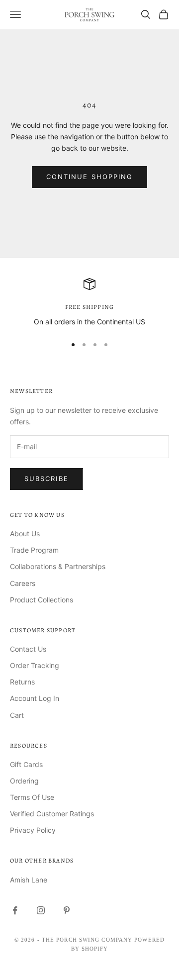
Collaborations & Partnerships (57, 566)
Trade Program (34, 550)
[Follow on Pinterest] (67, 910)
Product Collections (41, 599)
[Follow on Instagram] (41, 910)
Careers (22, 583)
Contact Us (28, 649)
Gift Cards (26, 764)
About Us (25, 533)
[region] (89, 302)
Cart (17, 715)
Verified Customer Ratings (52, 813)
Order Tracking (34, 665)
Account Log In (34, 698)
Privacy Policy (33, 830)
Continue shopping (89, 177)
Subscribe (46, 479)
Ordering (24, 781)
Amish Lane (28, 880)
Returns (22, 682)
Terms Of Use (32, 797)
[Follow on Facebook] (15, 910)
